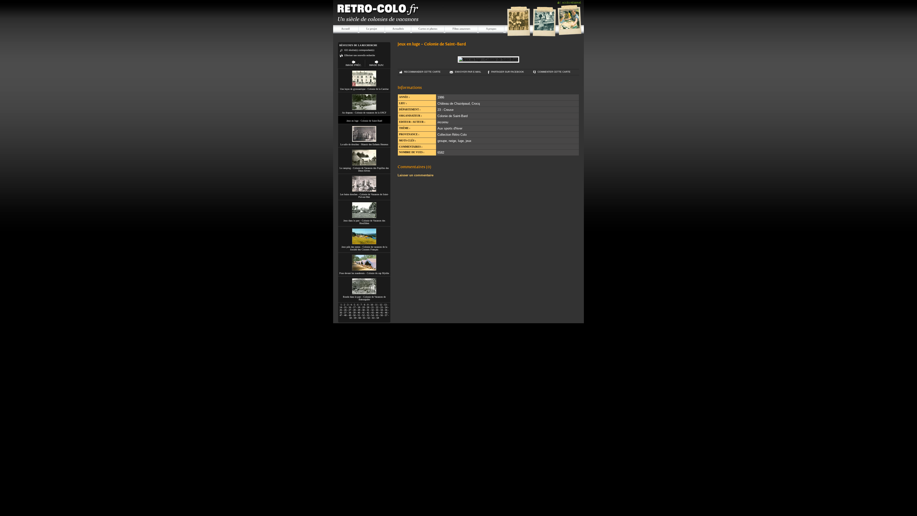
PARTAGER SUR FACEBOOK (507, 71)
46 (386, 312)
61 (364, 318)
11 (376, 304)
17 (354, 307)
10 (372, 304)
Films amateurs (461, 28)
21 (372, 307)
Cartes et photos (427, 28)
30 (363, 310)
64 (378, 318)
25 (341, 310)
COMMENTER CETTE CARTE (554, 71)
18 (359, 307)
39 (354, 312)
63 (373, 318)
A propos (491, 28)
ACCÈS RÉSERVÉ (571, 3)
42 (368, 312)
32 (372, 310)
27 (350, 310)
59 (355, 318)
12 (381, 304)
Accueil (345, 28)
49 (350, 315)
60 (359, 318)
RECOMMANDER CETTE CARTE (422, 71)
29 (359, 310)
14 (341, 307)
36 (341, 312)
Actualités (398, 28)
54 (372, 315)
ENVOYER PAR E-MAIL (468, 71)
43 (372, 312)
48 (345, 315)
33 (377, 310)
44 (377, 312)
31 (368, 310)
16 (350, 307)
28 (354, 310)
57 (386, 315)
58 (350, 318)
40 (359, 312)
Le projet (371, 28)
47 (341, 315)
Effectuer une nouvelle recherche (359, 55)
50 (354, 315)
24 (386, 307)
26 (345, 310)
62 (369, 318)
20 (368, 307)
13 (385, 304)
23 (381, 307)
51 (359, 315)
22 (377, 307)
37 (345, 312)
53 (368, 315)
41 (363, 312)
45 (381, 312)
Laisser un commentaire (415, 175)
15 (345, 307)
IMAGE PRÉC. (354, 65)
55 (377, 315)
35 (386, 310)
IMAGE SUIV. (376, 65)
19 (363, 307)
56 (381, 315)
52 (363, 315)
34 (381, 310)
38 (350, 312)
